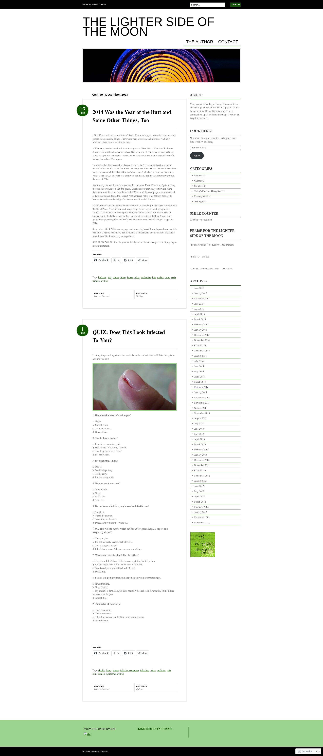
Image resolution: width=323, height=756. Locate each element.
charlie (101, 670)
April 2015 (199, 314)
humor (130, 277)
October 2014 (200, 345)
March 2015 (200, 319)
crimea (116, 277)
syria (173, 277)
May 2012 (199, 491)
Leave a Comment (102, 295)
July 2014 (199, 361)
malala (160, 277)
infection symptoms (129, 670)
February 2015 (201, 324)
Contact (228, 42)
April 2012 (199, 496)
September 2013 (202, 413)
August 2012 (200, 480)
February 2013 (201, 449)
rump (167, 277)
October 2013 (200, 407)
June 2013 (199, 428)
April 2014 (199, 376)
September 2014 (202, 350)
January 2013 (200, 454)
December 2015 (201, 298)
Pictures (198, 175)
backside (102, 277)
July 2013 (199, 423)
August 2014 (200, 355)
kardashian (146, 277)
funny (123, 277)
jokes (137, 277)
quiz (169, 670)
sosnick (101, 673)
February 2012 (201, 506)
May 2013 (199, 433)
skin (94, 673)
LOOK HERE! (201, 130)
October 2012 (200, 470)
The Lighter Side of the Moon (148, 26)
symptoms (111, 673)
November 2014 (202, 340)
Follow (197, 155)
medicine (161, 670)
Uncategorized (201, 196)
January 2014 (200, 392)
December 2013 (201, 397)
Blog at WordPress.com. (95, 751)
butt (109, 277)
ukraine (96, 280)
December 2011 (201, 517)
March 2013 (200, 444)
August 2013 (200, 418)
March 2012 (200, 501)
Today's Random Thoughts (207, 191)
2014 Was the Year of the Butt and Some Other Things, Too (132, 116)
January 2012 (200, 512)
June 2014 (199, 366)
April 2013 (199, 439)
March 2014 (200, 381)
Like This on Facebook (155, 729)
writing (104, 280)
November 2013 (202, 402)
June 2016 (199, 288)
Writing (139, 295)
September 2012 (202, 475)
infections (144, 670)
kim (154, 277)
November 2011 (202, 522)
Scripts (197, 185)
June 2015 (199, 308)
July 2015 (199, 303)
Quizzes (139, 688)
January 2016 (200, 293)
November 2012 (202, 465)
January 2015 (200, 329)
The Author (199, 42)
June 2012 (199, 486)
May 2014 (199, 371)
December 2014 (201, 334)
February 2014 (201, 387)
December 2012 (201, 460)
